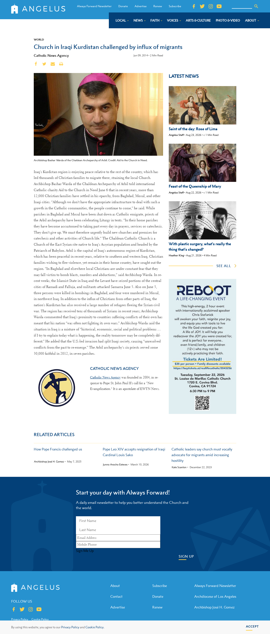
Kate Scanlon (179, 467)
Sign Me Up (85, 551)
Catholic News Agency (51, 55)
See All (223, 266)
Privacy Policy (70, 627)
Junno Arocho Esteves (115, 464)
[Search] (256, 6)
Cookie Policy (40, 619)
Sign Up (186, 556)
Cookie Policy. (94, 627)
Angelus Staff (176, 135)
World (39, 39)
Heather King (176, 255)
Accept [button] (252, 626)
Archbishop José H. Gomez (49, 461)
